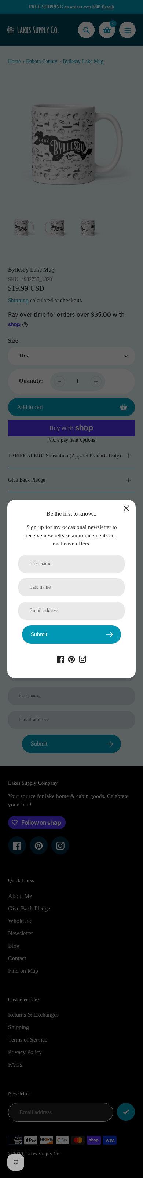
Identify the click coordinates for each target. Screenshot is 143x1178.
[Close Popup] (126, 508)
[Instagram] (82, 659)
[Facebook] (60, 659)
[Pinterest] (71, 659)
